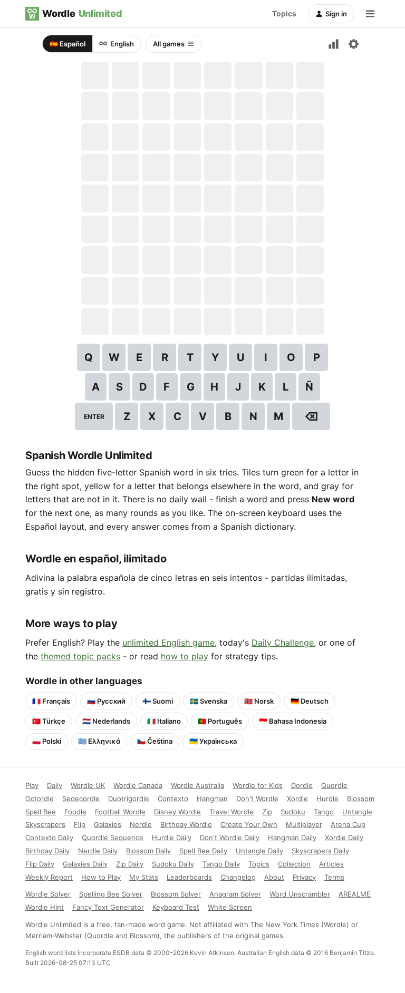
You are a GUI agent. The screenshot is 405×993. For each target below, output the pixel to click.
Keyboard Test (175, 907)
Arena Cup (348, 824)
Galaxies (107, 824)
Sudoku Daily (173, 864)
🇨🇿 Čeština (154, 741)
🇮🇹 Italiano (164, 721)
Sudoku (293, 811)
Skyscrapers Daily (320, 850)
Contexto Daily (49, 837)
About (274, 877)
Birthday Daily (47, 850)
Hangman (212, 798)
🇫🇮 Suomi (157, 701)
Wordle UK (88, 785)
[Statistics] (333, 43)
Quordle (334, 785)
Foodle (75, 811)
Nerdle (141, 824)
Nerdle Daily (98, 850)
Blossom (360, 798)
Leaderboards (189, 877)
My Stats (143, 877)
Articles (331, 864)
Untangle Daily (259, 850)
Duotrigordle (128, 798)
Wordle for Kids (258, 785)
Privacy (304, 877)
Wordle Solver (48, 894)
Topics (284, 13)
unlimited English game (168, 642)
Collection (294, 864)
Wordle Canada (137, 785)
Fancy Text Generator (108, 907)
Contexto (173, 798)
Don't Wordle (257, 798)
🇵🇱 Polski (46, 741)
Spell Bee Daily (203, 850)
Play (31, 785)
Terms (334, 877)
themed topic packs (80, 656)
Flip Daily (39, 864)
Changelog (238, 877)
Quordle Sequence (112, 837)
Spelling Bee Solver (110, 894)
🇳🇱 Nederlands (106, 721)
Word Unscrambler (299, 894)
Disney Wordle (177, 811)
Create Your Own (248, 824)
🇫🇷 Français (51, 701)
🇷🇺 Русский (106, 701)
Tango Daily (221, 864)
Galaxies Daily (85, 864)
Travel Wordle (231, 811)
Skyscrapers (45, 824)
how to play (184, 656)
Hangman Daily (292, 837)
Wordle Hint (44, 907)
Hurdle (327, 798)
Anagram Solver (235, 894)
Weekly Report (49, 877)
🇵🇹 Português (220, 721)
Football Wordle (120, 811)
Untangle (357, 811)
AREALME (355, 894)
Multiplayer (304, 824)
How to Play (101, 877)
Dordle (302, 785)
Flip (79, 824)
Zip (267, 811)
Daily (54, 785)
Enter (94, 417)
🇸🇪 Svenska (208, 701)
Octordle (39, 798)
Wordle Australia (197, 785)
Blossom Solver (176, 894)
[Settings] (353, 43)
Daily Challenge (283, 642)
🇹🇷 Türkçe (48, 721)
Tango (324, 811)
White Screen (230, 907)
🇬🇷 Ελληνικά (99, 741)
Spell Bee (40, 811)
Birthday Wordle (186, 824)
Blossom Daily (148, 850)
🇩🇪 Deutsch (310, 701)
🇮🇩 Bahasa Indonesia (292, 721)
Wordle (82, 13)
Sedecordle (81, 798)
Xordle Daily (344, 837)
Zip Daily (129, 864)
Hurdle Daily (171, 837)
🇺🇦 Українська (213, 741)
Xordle (297, 798)
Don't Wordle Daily (229, 837)
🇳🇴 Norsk (259, 701)
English (122, 44)
